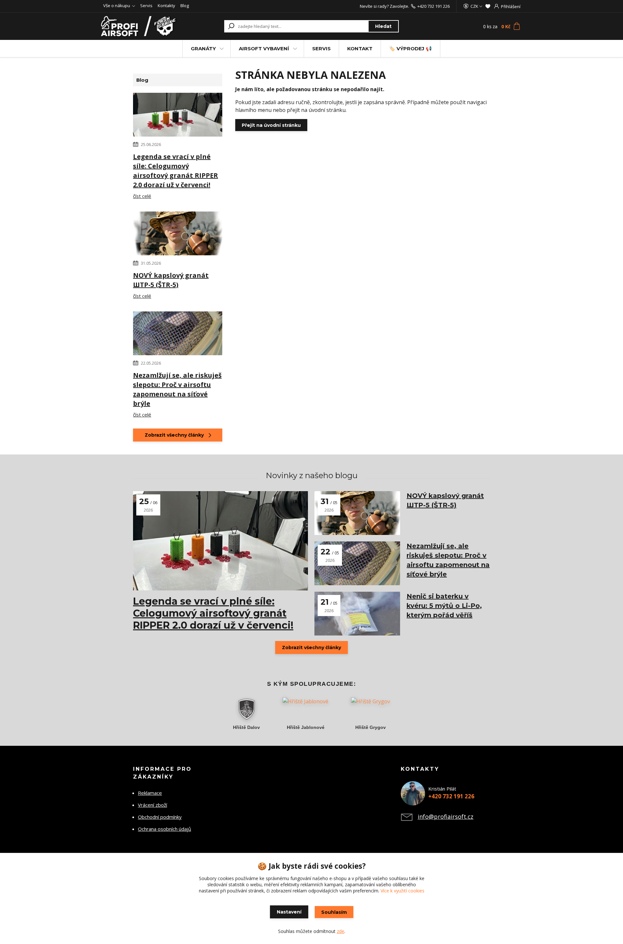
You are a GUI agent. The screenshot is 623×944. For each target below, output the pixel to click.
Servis (146, 5)
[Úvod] (140, 26)
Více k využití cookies (402, 891)
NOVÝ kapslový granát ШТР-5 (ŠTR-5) (171, 280)
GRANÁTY (203, 48)
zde (340, 931)
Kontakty (166, 5)
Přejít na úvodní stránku (271, 125)
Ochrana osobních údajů (164, 829)
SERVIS (321, 48)
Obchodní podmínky (160, 817)
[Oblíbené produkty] (488, 6)
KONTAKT (360, 48)
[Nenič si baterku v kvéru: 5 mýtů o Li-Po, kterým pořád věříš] (357, 613)
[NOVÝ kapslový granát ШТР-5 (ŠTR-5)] (177, 234)
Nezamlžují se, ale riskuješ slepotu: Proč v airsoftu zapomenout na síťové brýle (177, 389)
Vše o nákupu (116, 5)
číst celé (142, 196)
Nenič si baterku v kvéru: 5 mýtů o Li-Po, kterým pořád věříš (444, 605)
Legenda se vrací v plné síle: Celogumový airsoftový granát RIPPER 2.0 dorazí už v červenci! (175, 170)
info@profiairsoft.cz (445, 816)
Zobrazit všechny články (174, 435)
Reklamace (150, 793)
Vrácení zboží (152, 805)
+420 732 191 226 (433, 6)
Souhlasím (334, 912)
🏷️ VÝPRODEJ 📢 (410, 48)
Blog (184, 5)
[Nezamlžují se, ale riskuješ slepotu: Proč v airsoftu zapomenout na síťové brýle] (177, 334)
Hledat (383, 26)
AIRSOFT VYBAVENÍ (264, 48)
